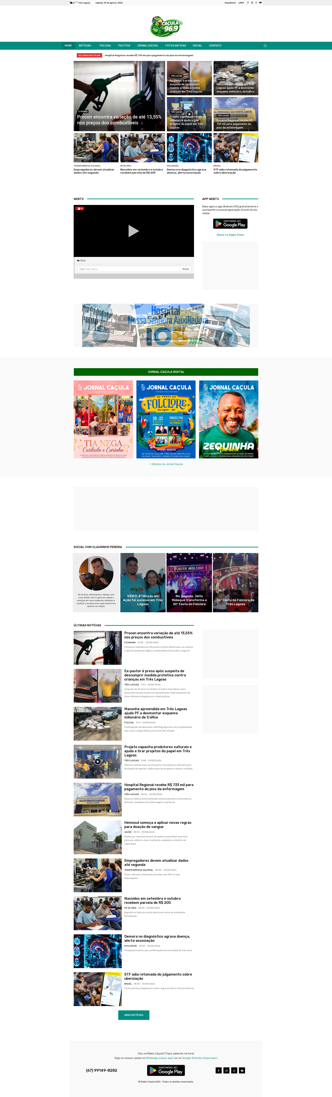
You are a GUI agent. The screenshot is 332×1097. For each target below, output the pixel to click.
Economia (82, 111)
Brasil (217, 166)
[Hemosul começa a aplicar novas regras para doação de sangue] (98, 837)
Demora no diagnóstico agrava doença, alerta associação (186, 171)
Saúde (128, 832)
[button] (265, 46)
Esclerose (173, 166)
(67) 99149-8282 (101, 1070)
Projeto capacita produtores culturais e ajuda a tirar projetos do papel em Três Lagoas (158, 751)
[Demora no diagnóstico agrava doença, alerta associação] (189, 147)
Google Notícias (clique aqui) (200, 1058)
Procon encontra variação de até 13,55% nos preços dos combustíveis (144, 55)
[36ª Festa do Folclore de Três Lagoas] (235, 582)
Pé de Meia (125, 166)
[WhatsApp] (256, 3)
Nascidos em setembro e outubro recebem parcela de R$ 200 (141, 171)
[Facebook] (248, 3)
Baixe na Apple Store (230, 234)
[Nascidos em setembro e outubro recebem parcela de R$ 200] (142, 147)
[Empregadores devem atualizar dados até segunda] (96, 147)
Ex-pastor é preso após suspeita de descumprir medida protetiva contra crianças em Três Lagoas (155, 675)
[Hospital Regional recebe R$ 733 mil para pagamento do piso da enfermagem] (236, 114)
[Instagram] (252, 3)
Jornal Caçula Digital (166, 371)
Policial (221, 80)
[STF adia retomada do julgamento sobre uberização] (236, 147)
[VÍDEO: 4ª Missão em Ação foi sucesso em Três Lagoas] (143, 582)
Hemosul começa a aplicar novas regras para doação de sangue (157, 824)
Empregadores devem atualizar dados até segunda (94, 171)
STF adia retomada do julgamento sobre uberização (235, 171)
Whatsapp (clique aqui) (160, 1058)
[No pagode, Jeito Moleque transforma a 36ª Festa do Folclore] (189, 582)
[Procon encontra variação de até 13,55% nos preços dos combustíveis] (119, 96)
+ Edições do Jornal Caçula (166, 464)
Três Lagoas (176, 76)
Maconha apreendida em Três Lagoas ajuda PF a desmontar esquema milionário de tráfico (155, 713)
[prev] (247, 55)
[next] (253, 55)
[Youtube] (260, 3)
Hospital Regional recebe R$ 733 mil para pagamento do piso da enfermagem (158, 787)
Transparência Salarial (87, 166)
